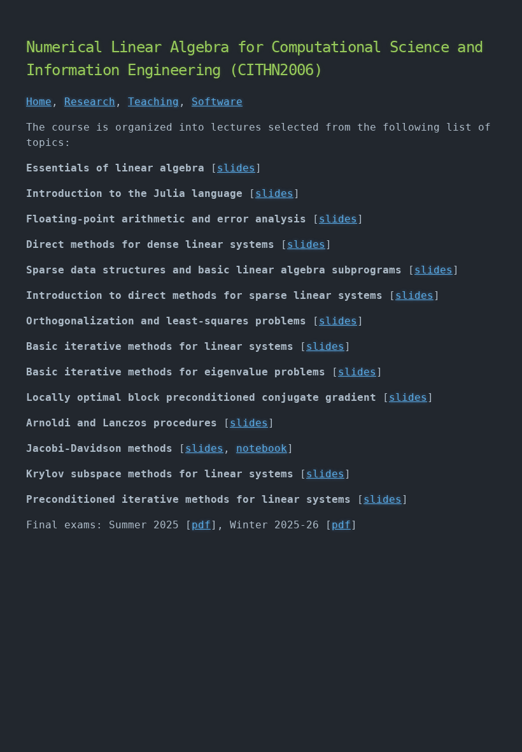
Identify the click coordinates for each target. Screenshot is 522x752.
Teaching (153, 102)
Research (89, 102)
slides (236, 168)
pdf (201, 525)
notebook (261, 448)
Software (217, 102)
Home (39, 102)
